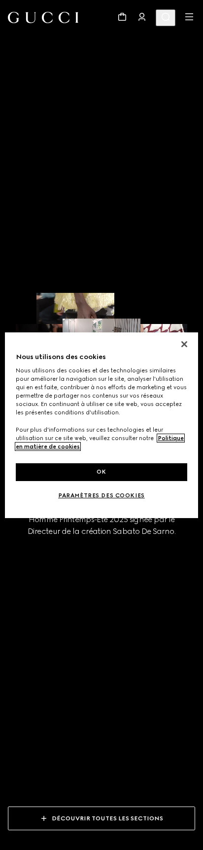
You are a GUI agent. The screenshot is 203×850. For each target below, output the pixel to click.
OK (101, 471)
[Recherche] (165, 17)
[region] (101, 425)
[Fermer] (184, 344)
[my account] (142, 17)
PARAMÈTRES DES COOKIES (101, 495)
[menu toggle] (189, 17)
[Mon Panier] (122, 17)
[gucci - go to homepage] (43, 17)
